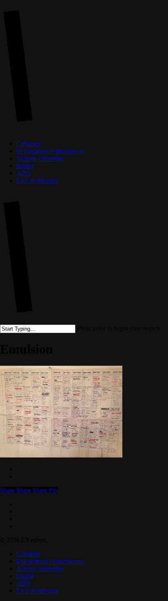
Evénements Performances (50, 561)
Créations (28, 553)
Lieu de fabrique (37, 590)
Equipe (25, 575)
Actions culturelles (40, 568)
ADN (23, 583)
